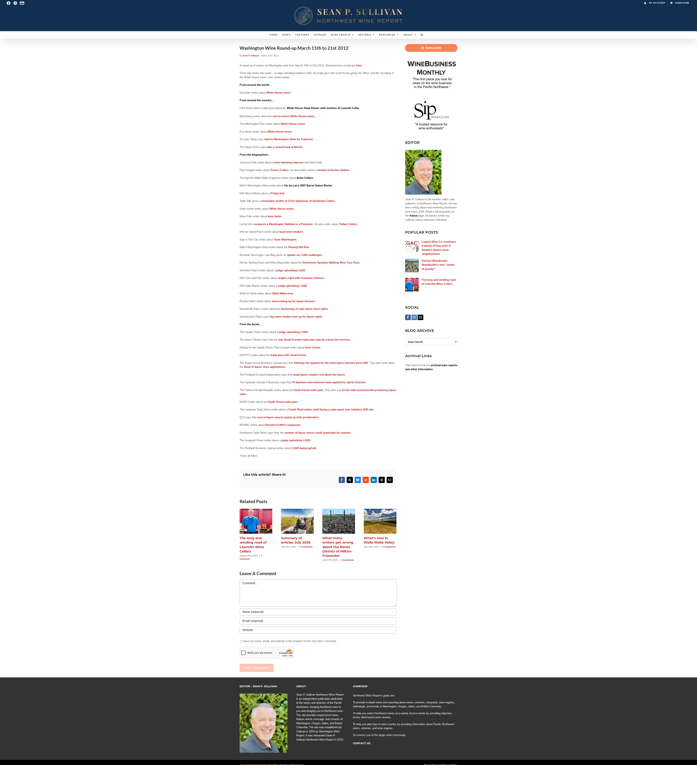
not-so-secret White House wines (294, 116)
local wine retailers (291, 231)
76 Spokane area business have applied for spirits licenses (329, 382)
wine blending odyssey (288, 162)
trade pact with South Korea (288, 355)
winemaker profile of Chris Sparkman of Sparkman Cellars (298, 200)
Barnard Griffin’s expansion (282, 424)
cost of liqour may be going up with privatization (287, 417)
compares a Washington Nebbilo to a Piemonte (283, 224)
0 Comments (306, 547)
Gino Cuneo (312, 347)
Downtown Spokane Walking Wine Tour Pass (331, 262)
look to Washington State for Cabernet (288, 139)
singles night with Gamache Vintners (301, 277)
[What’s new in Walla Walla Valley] (380, 510)
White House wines (278, 92)
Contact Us (361, 743)
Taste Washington (285, 239)
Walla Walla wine (282, 293)
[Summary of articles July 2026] (297, 510)
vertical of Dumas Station (333, 170)
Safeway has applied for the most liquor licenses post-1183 (331, 362)
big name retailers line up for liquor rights (296, 316)
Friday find (277, 193)
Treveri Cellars (279, 170)
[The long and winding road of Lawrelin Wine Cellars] (256, 510)
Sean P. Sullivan (251, 55)
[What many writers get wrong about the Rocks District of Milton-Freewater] (338, 510)
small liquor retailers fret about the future (319, 374)
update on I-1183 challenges (304, 254)
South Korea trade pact (308, 390)
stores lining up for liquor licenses (293, 301)
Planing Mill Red (298, 247)
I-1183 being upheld (304, 448)
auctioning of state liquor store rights (304, 308)
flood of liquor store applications (264, 366)
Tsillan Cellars (348, 224)
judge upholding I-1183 (290, 270)
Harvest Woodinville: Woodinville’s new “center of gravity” (438, 264)
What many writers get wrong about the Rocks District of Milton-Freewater (337, 547)
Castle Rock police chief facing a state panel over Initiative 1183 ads (331, 409)
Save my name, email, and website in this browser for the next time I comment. (290, 641)
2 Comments (347, 560)
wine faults (275, 216)
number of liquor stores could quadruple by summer (317, 432)
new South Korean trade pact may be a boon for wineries (314, 339)
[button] (422, 34)
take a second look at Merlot (284, 147)
